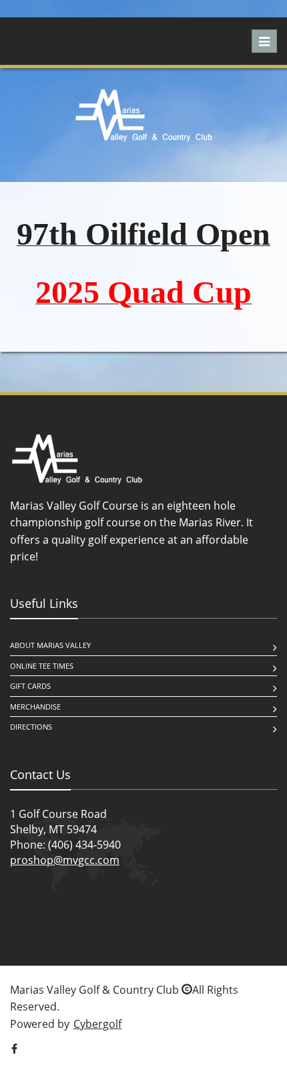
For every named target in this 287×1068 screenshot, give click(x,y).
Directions (31, 727)
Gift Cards (30, 686)
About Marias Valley (50, 645)
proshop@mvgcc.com (64, 860)
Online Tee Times (41, 666)
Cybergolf (97, 1024)
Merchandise (35, 707)
